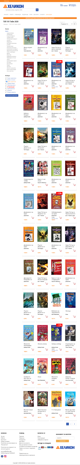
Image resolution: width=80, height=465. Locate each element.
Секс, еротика (10, 71)
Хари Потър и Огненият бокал (42, 147)
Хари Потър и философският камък (56, 49)
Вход (39, 436)
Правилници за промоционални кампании (27, 454)
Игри (30, 14)
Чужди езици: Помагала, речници (11, 46)
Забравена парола (43, 439)
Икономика (9, 63)
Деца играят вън (28, 48)
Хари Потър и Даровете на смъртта (70, 246)
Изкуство (9, 55)
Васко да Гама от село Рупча (70, 410)
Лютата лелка (42, 344)
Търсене (21, 436)
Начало (6, 14)
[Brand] (13, 5)
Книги (11, 14)
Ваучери (36, 14)
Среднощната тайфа (28, 180)
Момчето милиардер (27, 344)
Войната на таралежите (56, 311)
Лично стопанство (11, 68)
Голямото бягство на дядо (27, 378)
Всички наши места (28, 410)
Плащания (22, 439)
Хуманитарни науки (12, 60)
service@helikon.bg (6, 451)
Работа (3, 438)
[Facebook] (2, 456)
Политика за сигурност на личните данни (8, 448)
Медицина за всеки (11, 56)
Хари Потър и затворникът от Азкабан (70, 82)
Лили (39, 377)
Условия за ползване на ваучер (28, 446)
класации (49, 14)
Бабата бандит (26, 114)
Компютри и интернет (12, 49)
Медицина (9, 41)
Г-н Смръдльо (56, 410)
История (9, 62)
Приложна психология (12, 50)
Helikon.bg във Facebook (8, 453)
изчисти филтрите (12, 95)
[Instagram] (5, 456)
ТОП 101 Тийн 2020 (14, 24)
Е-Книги (42, 14)
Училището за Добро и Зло (70, 344)
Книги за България (11, 69)
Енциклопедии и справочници (11, 36)
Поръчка (21, 438)
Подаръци (25, 14)
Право (8, 65)
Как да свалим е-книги (25, 445)
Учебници (18, 14)
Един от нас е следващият (56, 279)
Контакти (3, 439)
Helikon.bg (6, 1)
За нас (3, 436)
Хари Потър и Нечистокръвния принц (43, 279)
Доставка (21, 441)
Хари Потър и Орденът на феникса (42, 213)
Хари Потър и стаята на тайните (42, 82)
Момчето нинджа (55, 377)
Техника (9, 66)
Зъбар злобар (56, 344)
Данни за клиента (24, 443)
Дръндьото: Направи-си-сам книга (28, 279)
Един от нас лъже (42, 180)
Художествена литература (10, 33)
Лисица (68, 311)
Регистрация (41, 438)
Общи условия (5, 441)
